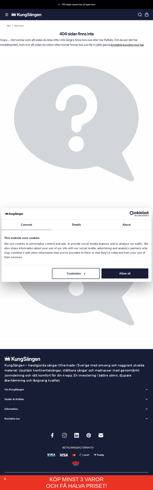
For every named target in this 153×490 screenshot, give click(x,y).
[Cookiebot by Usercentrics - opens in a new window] (132, 213)
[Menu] (6, 14)
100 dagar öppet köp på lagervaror (79, 4)
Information (11, 409)
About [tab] (126, 224)
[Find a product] (140, 14)
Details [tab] (76, 224)
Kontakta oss (12, 418)
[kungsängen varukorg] (147, 14)
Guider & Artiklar (14, 399)
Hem (9, 26)
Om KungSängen (14, 389)
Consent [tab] (26, 224)
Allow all (124, 273)
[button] (5, 479)
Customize (74, 273)
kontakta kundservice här (127, 45)
